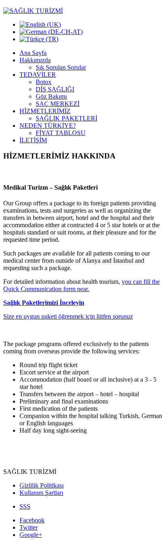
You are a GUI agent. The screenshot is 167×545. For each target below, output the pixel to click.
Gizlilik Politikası (41, 485)
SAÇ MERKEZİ (57, 103)
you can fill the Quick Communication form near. (81, 285)
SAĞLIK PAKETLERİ (66, 118)
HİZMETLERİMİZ (45, 111)
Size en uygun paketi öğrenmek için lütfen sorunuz (68, 316)
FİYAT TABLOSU (61, 132)
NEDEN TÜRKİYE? (47, 125)
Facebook (32, 520)
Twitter (28, 527)
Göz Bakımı (51, 96)
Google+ (30, 534)
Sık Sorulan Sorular (61, 67)
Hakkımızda (35, 60)
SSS (24, 506)
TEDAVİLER (37, 74)
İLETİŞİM (33, 140)
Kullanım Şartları (41, 492)
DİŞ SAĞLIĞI (55, 89)
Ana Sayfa (33, 52)
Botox (43, 81)
